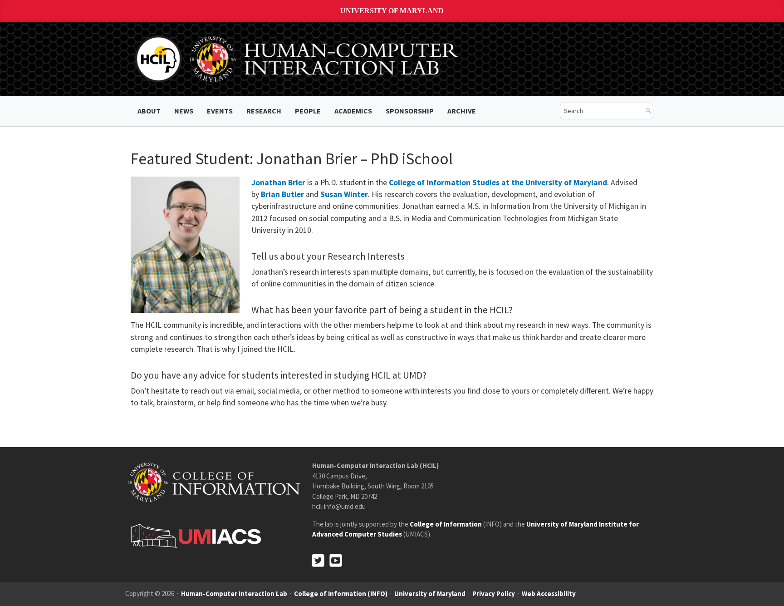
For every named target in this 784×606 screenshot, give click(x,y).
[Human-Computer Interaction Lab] (298, 58)
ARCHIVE (461, 110)
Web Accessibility (549, 593)
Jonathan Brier (278, 182)
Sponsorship (410, 110)
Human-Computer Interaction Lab (234, 593)
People (308, 110)
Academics (353, 110)
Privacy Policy (493, 593)
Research (263, 110)
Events (220, 110)
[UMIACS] (193, 535)
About (149, 110)
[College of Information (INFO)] (214, 482)
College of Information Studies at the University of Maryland (498, 182)
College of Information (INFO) (340, 593)
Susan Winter (344, 194)
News (183, 110)
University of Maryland (392, 11)
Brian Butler (282, 194)
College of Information (446, 524)
